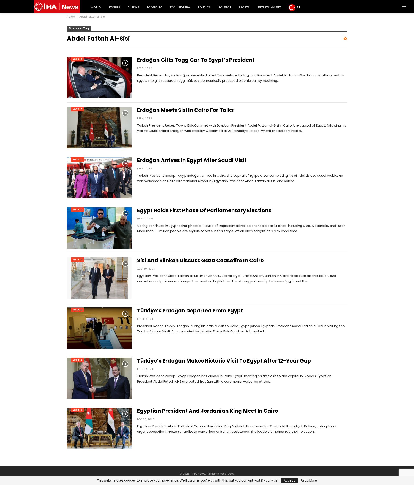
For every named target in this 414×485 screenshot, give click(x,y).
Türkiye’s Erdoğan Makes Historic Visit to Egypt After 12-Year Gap (224, 360)
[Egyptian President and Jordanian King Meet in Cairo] (99, 428)
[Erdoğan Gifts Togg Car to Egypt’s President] (99, 77)
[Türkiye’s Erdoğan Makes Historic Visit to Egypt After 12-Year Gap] (99, 378)
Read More (309, 480)
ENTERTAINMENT (269, 7)
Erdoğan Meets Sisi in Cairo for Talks (185, 110)
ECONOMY (154, 7)
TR (298, 7)
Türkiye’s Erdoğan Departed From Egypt (190, 310)
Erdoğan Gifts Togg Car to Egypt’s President (196, 59)
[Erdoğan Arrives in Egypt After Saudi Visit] (99, 177)
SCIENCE (224, 7)
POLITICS (204, 7)
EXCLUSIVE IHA (179, 7)
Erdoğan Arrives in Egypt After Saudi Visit (191, 160)
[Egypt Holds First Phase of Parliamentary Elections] (99, 228)
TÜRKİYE (133, 7)
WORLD (96, 7)
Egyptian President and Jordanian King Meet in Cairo (207, 410)
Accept (289, 480)
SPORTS (244, 7)
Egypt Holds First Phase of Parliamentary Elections (204, 210)
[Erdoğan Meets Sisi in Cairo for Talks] (99, 127)
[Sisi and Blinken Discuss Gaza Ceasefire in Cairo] (99, 278)
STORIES (114, 7)
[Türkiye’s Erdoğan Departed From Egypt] (99, 328)
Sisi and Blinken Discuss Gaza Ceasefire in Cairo (200, 260)
